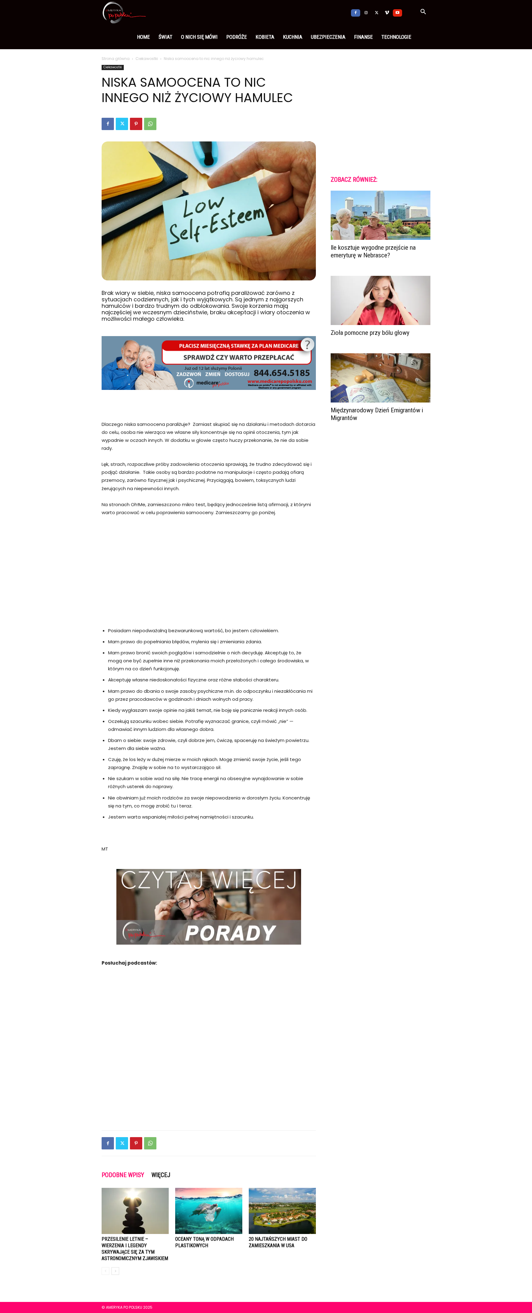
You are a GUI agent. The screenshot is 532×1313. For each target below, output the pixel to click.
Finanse (363, 37)
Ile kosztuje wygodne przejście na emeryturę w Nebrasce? (373, 251)
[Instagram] (366, 12)
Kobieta (265, 37)
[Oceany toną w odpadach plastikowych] (208, 1211)
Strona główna (116, 58)
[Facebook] (355, 12)
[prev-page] (105, 1271)
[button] (423, 13)
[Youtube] (397, 12)
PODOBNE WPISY (123, 1175)
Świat (165, 37)
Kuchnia (292, 37)
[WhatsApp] (150, 124)
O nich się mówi (199, 37)
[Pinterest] (136, 124)
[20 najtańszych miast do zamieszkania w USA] (282, 1211)
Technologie (396, 37)
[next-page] (115, 1271)
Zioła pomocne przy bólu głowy (370, 332)
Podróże (236, 37)
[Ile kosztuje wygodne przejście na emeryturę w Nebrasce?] (380, 215)
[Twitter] (376, 12)
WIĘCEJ (160, 1175)
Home (143, 37)
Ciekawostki (146, 58)
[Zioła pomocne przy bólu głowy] (380, 300)
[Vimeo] (387, 12)
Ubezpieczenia (328, 37)
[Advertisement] (209, 568)
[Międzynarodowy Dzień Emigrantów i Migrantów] (380, 378)
